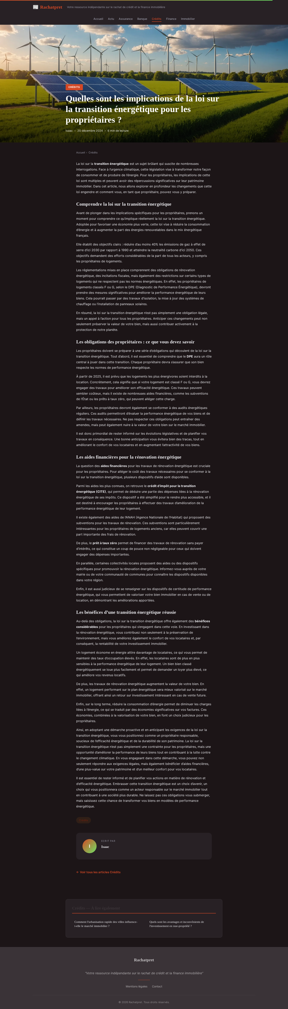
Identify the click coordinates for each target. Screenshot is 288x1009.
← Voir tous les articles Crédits (98, 872)
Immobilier (188, 18)
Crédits (156, 18)
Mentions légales (136, 986)
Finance (171, 18)
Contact (157, 986)
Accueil (98, 18)
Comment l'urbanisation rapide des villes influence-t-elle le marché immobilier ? (105, 924)
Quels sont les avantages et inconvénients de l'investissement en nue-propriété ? (176, 924)
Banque (142, 18)
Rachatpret (47, 7)
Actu (111, 18)
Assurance (126, 18)
